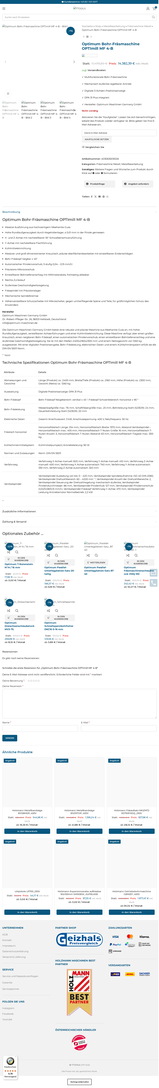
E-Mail (85, 722)
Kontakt (7, 940)
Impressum (9, 945)
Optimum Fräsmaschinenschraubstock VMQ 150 (139, 570)
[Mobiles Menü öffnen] (4, 8)
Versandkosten (97, 70)
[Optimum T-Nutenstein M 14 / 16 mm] (20, 545)
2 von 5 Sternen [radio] (31, 681)
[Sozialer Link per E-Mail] (100, 197)
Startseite (87, 26)
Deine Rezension (12, 686)
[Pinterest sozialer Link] (104, 197)
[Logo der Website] (79, 8)
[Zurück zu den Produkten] (87, 37)
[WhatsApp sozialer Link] (107, 197)
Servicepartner (10, 988)
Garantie (7, 982)
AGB (5, 934)
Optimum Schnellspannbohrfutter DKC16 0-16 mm (58, 626)
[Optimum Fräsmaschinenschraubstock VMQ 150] (139, 546)
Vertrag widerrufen (79, 1082)
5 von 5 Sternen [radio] (38, 681)
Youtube (7, 1019)
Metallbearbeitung (114, 26)
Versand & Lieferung (14, 956)
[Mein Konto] (148, 8)
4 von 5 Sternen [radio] (36, 681)
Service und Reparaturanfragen (20, 976)
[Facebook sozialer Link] (91, 197)
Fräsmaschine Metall (139, 26)
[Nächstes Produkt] (91, 37)
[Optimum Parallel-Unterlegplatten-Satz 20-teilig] (59, 546)
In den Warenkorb (27, 831)
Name (6, 722)
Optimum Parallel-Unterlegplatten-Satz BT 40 (99, 570)
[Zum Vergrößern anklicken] (8, 93)
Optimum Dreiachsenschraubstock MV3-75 (19, 626)
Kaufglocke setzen (97, 139)
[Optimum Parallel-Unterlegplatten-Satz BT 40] (99, 546)
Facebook (8, 1013)
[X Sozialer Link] (95, 197)
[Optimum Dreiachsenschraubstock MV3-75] (20, 602)
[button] (5, 62)
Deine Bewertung (13, 681)
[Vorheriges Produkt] (84, 37)
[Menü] (16, 1057)
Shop (98, 26)
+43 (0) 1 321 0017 (89, 2)
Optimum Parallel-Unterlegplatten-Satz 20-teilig (59, 570)
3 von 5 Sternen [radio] (33, 681)
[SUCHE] (153, 17)
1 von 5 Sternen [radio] (28, 681)
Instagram (8, 1008)
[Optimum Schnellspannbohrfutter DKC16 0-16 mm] (59, 602)
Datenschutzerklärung (15, 951)
